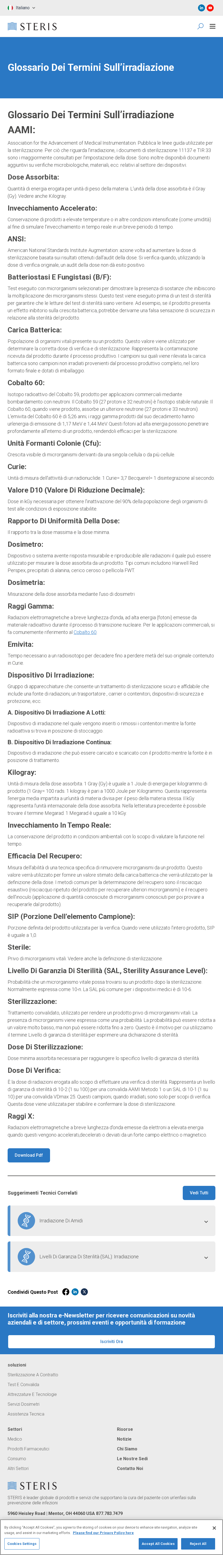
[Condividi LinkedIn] (75, 1291)
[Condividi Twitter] (84, 1291)
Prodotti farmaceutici (28, 1449)
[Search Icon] (200, 26)
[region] (111, 1537)
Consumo (17, 1459)
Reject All (198, 1544)
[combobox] (21, 8)
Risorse (125, 1429)
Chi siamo (127, 1449)
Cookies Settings (21, 1544)
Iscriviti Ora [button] (111, 1341)
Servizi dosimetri (23, 1404)
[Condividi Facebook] (65, 1291)
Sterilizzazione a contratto (33, 1375)
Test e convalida (23, 1385)
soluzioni (17, 1365)
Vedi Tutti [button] (199, 1192)
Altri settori (18, 1468)
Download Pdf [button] (29, 1155)
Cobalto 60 (85, 632)
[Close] (214, 1528)
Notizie (124, 1439)
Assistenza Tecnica (26, 1414)
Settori (15, 1429)
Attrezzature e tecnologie (32, 1394)
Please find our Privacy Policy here (103, 1533)
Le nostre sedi (132, 1459)
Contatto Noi (130, 1468)
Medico (15, 1439)
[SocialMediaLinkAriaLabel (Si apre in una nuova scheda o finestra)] (201, 7)
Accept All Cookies (158, 1544)
